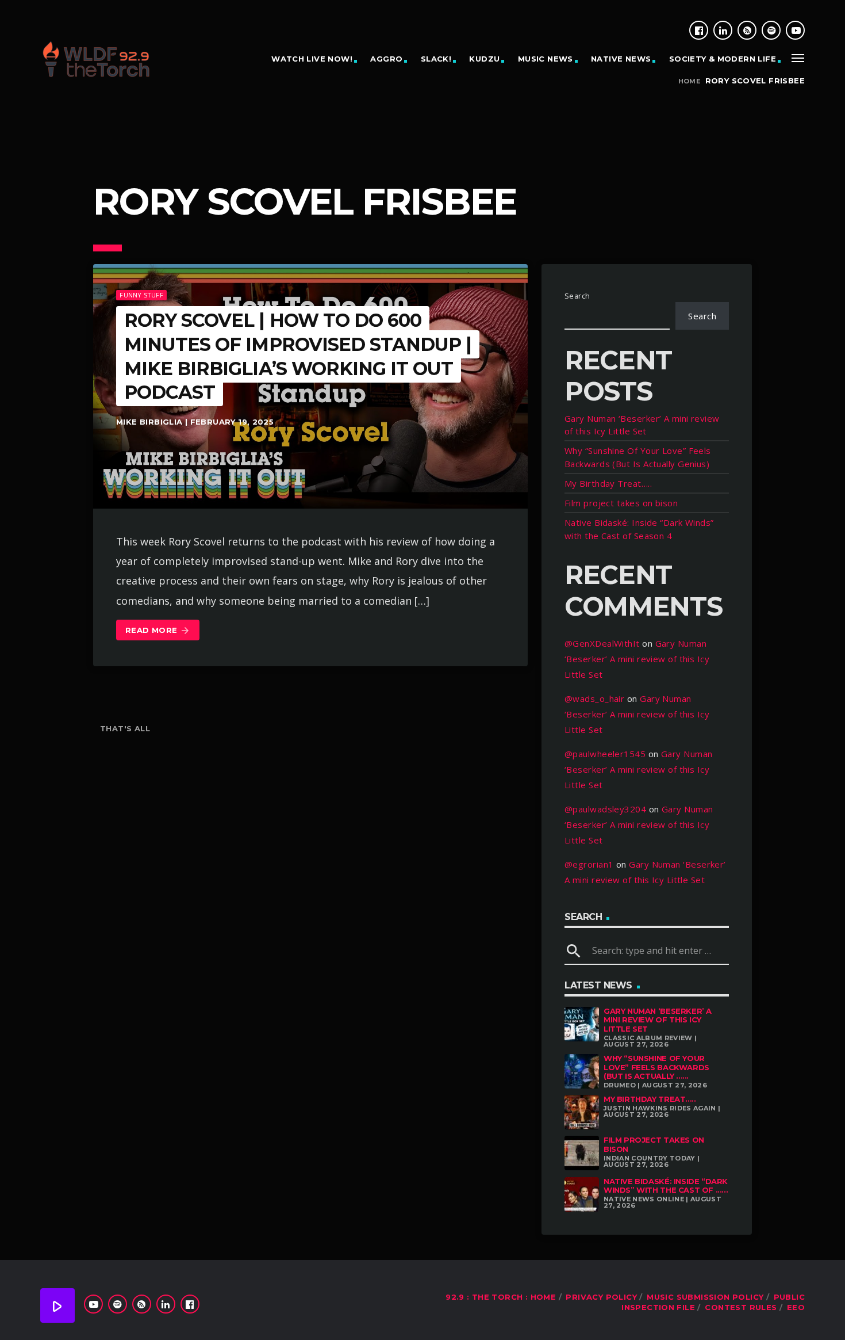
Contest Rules (741, 1307)
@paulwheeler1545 (605, 753)
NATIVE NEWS (621, 58)
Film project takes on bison (621, 503)
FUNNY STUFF (141, 295)
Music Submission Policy (705, 1296)
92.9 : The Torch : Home (500, 1296)
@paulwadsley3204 (605, 809)
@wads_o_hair (594, 698)
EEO (796, 1307)
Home (689, 81)
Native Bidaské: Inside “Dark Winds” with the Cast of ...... (666, 1186)
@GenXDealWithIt (602, 643)
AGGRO (386, 58)
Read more (157, 630)
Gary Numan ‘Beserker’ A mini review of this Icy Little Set (636, 658)
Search (577, 296)
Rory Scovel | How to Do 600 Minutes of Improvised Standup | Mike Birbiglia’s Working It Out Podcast (297, 356)
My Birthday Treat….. (608, 483)
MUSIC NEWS (545, 58)
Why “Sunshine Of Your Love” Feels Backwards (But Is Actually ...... (656, 1067)
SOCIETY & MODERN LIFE (722, 58)
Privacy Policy (601, 1296)
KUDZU (484, 58)
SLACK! (436, 58)
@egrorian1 (589, 864)
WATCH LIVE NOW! (311, 58)
